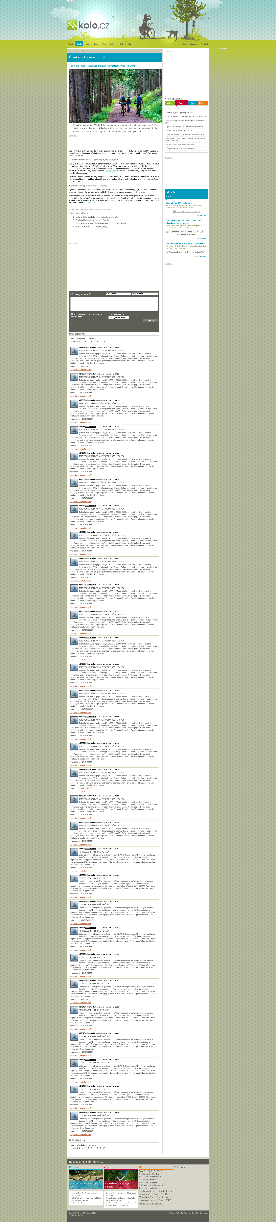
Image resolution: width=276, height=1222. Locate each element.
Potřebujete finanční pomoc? (152, 1185)
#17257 (82, 638)
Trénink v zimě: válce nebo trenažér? (178, 109)
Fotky (130, 44)
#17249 (82, 849)
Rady (96, 44)
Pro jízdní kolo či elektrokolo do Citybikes (93, 220)
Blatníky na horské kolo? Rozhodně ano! (179, 144)
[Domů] (95, 28)
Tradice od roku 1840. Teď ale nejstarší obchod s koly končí (101, 223)
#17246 (82, 928)
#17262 (82, 506)
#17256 (82, 664)
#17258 (82, 611)
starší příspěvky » (79, 339)
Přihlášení (204, 44)
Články (79, 44)
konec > (92, 339)
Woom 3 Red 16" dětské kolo (179, 203)
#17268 (82, 347)
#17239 (82, 1112)
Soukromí (187, 1213)
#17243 (82, 1007)
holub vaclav (90, 347)
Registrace (193, 44)
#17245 (82, 954)
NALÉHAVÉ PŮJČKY (149, 1173)
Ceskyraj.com (89, 203)
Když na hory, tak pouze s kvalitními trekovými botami (184, 127)
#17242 (82, 1033)
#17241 (82, 1060)
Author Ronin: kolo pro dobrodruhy (83, 1203)
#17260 (82, 559)
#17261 (82, 532)
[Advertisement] (191, 1187)
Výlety (88, 44)
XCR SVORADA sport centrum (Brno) (91, 226)
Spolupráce (204, 1213)
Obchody (120, 44)
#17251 (82, 796)
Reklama (171, 1213)
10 (104, 341)
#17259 (82, 585)
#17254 (82, 717)
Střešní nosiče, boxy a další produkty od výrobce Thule (184, 134)
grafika (80, 1215)
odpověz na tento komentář (80, 370)
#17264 (82, 453)
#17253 (82, 743)
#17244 (82, 980)
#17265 (82, 427)
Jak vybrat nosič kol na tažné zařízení (178, 130)
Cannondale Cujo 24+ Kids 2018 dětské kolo (185, 244)
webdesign (72, 1215)
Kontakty (195, 1213)
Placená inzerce (100, 209)
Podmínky (179, 1213)
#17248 (82, 875)
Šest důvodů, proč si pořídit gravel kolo (179, 113)
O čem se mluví (87, 51)
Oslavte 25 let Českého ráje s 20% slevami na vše (97, 217)
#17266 (82, 400)
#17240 (82, 1086)
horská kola (111, 171)
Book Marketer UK (147, 1179)
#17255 (82, 690)
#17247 (82, 901)
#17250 (82, 822)
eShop (104, 44)
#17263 (82, 479)
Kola (111, 44)
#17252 (82, 770)
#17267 (82, 374)
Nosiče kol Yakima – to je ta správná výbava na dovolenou (185, 117)
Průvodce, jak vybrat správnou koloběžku (180, 148)
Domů (71, 44)
